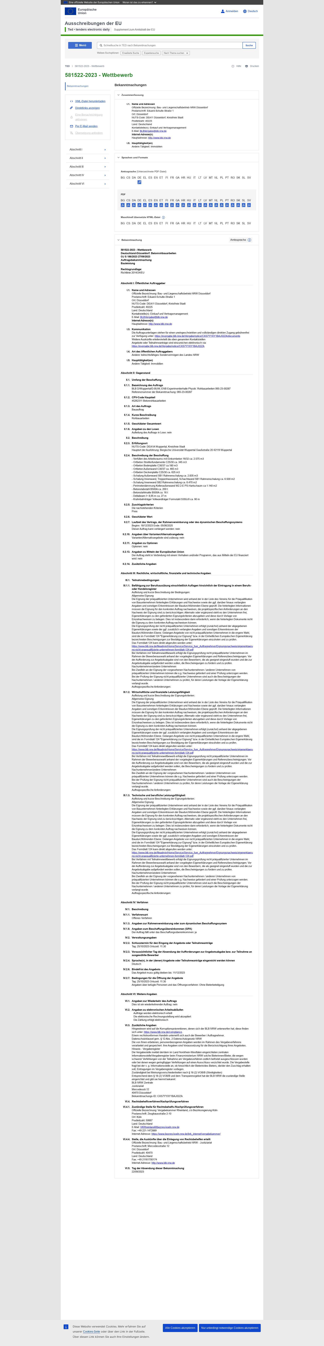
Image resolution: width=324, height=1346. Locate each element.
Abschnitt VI (77, 183)
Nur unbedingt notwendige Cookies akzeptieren (229, 1327)
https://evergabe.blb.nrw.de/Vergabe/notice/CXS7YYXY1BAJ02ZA (168, 346)
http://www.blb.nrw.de (159, 137)
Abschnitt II (76, 158)
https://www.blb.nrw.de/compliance (163, 1032)
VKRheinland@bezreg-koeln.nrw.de (159, 1127)
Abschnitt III (77, 166)
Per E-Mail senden (86, 126)
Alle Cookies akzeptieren (180, 1327)
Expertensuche (151, 53)
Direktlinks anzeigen (87, 108)
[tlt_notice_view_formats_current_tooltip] (249, 240)
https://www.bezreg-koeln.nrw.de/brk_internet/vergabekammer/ (186, 1133)
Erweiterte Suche (130, 53)
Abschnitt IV (77, 175)
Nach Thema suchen (174, 53)
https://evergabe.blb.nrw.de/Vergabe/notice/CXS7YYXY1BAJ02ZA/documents (197, 336)
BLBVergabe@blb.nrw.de (153, 131)
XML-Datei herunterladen (90, 101)
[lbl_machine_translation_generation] (163, 217)
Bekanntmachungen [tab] (77, 86)
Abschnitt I (76, 149)
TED (67, 66)
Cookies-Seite (91, 1331)
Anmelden (232, 11)
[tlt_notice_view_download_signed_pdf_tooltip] (139, 182)
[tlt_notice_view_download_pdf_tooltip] (123, 205)
